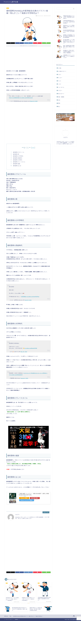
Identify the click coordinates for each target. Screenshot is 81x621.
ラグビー (60, 90)
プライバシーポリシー (9, 619)
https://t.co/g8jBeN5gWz (14, 97)
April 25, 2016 (28, 300)
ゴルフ (59, 74)
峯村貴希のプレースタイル (19, 161)
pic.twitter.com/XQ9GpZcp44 (26, 97)
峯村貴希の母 (16, 154)
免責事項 (16, 619)
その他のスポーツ (62, 71)
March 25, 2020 (33, 101)
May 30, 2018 (24, 351)
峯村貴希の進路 (16, 163)
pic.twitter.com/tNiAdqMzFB (16, 374)
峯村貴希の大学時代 (17, 159)
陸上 (59, 106)
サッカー (60, 77)
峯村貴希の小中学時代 (18, 156)
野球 (7, 8)
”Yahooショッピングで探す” (26, 500)
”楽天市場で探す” (35, 498)
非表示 (33, 147)
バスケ (59, 84)
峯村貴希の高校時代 (17, 158)
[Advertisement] (28, 59)
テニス (59, 80)
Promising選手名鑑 (11, 2)
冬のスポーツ (61, 93)
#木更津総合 (23, 296)
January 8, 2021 (24, 378)
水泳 (59, 100)
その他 (59, 68)
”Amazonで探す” (24, 498)
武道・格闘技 (61, 96)
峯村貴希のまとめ (17, 165)
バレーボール (61, 87)
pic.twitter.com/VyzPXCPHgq (33, 296)
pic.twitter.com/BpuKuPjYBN (31, 348)
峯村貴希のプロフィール (18, 152)
